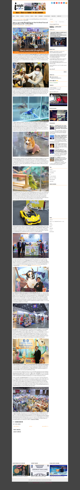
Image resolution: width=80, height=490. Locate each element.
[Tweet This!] (17, 421)
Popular (52, 21)
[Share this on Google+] (19, 421)
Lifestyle (51, 228)
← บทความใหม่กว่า (16, 426)
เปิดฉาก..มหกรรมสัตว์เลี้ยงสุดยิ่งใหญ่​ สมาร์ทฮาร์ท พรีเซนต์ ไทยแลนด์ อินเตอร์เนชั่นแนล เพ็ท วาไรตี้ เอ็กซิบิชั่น (30, 23)
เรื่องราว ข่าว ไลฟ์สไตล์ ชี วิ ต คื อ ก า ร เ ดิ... (57, 221)
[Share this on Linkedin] (22, 421)
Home (13, 16)
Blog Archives (61, 21)
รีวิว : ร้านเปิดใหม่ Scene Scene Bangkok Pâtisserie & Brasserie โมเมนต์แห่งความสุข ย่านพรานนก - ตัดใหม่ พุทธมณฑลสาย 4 (61, 159)
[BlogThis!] (16, 424)
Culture (51, 224)
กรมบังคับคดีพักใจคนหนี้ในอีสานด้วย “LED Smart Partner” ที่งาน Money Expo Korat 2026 (58, 59)
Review (32, 16)
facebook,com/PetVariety (36, 265)
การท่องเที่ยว (52, 172)
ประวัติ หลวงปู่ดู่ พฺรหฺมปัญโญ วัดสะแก (61, 143)
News (51, 223)
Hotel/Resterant (47, 16)
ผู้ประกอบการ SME (53, 177)
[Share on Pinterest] (20, 421)
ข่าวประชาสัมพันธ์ (19, 19)
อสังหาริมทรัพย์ (52, 179)
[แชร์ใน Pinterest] (20, 424)
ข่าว (50, 174)
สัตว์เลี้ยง (24, 19)
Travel (36, 16)
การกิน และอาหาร (53, 171)
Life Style (27, 16)
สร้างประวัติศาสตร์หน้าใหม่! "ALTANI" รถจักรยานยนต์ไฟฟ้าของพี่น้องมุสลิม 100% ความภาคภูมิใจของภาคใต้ (58, 62)
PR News (17, 16)
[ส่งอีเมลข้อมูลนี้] (15, 424)
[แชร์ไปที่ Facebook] (18, 424)
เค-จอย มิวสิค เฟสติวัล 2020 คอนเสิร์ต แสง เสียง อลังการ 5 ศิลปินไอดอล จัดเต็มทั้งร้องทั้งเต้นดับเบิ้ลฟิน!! (61, 150)
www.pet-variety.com (23, 265)
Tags (56, 21)
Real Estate (54, 16)
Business (22, 16)
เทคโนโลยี (51, 181)
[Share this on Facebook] (16, 421)
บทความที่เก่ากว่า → (45, 426)
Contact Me (59, 16)
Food (51, 226)
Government (41, 16)
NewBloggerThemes (49, 482)
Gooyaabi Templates (36, 482)
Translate (58, 89)
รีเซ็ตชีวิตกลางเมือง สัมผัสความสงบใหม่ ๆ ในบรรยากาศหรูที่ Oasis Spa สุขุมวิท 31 (57, 52)
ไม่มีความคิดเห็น (28, 25)
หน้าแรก (30, 426)
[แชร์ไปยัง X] (17, 424)
